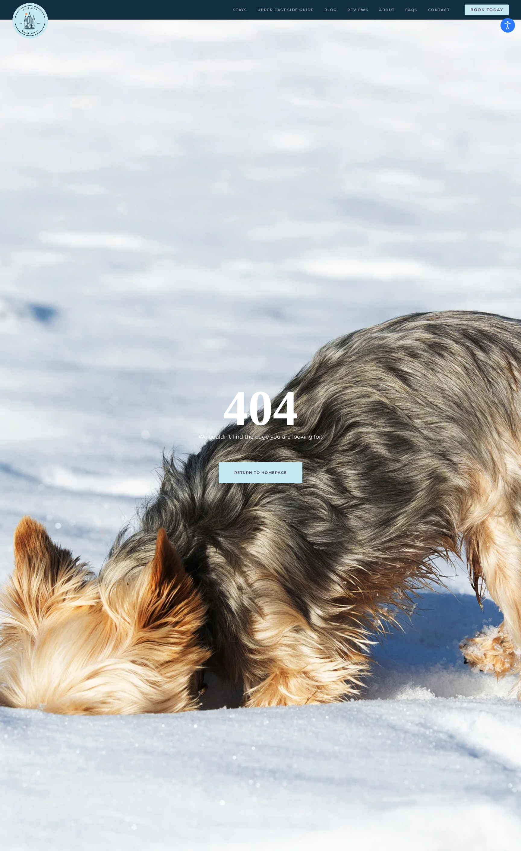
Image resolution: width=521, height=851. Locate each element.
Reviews (358, 10)
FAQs (411, 10)
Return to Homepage (260, 472)
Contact (439, 10)
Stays (240, 10)
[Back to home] (30, 21)
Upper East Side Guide (285, 10)
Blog (330, 10)
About (387, 10)
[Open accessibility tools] (507, 25)
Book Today (486, 9)
